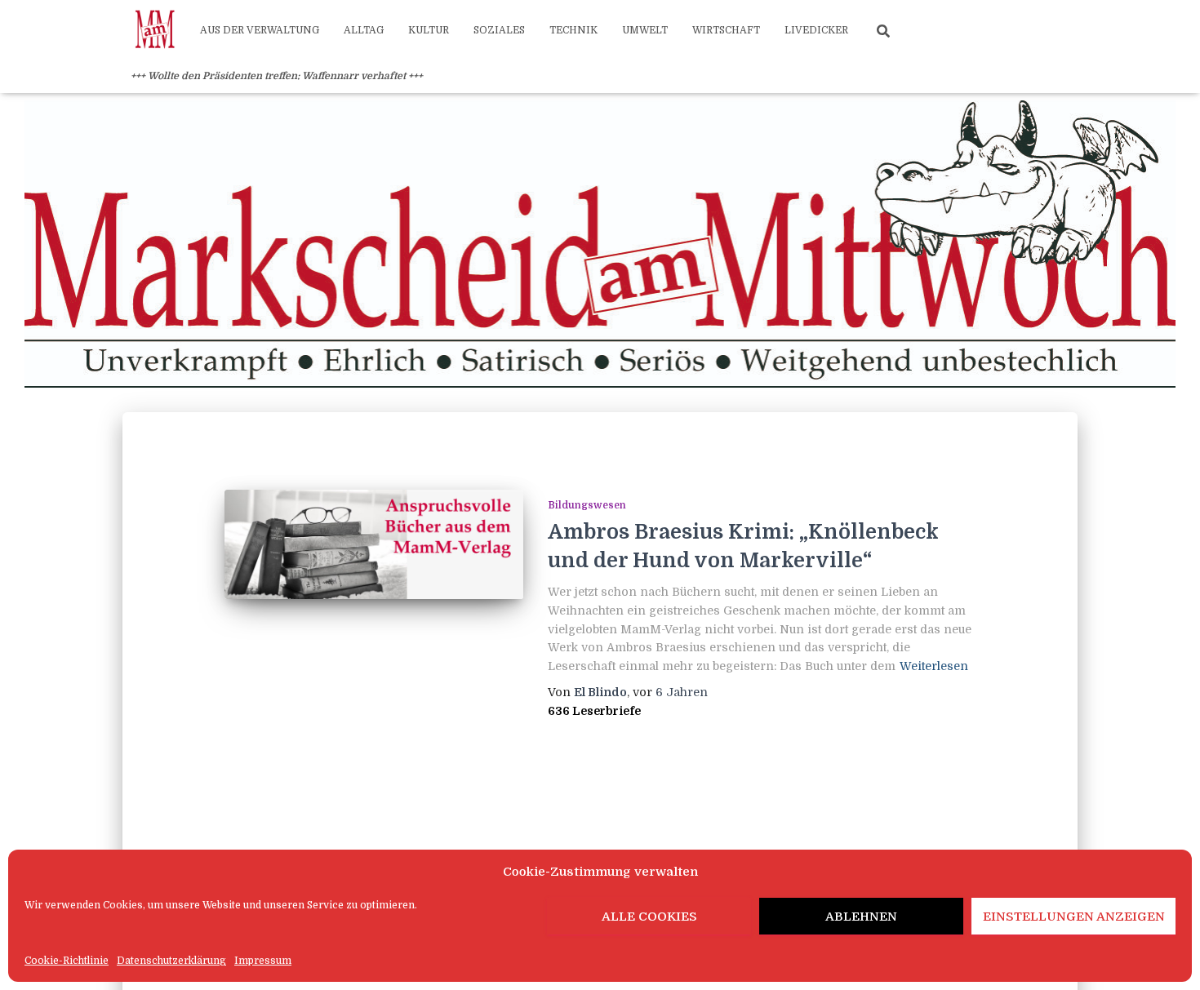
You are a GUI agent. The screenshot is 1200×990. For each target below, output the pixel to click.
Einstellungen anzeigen (1074, 916)
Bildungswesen (587, 505)
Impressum (262, 960)
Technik (573, 30)
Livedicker (816, 30)
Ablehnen (861, 916)
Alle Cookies (649, 916)
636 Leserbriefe (594, 710)
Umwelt (645, 30)
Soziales (499, 30)
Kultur (428, 30)
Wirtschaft (726, 30)
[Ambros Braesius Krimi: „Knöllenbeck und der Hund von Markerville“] (373, 544)
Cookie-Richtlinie (66, 960)
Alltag (364, 30)
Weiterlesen (934, 666)
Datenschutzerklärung (171, 960)
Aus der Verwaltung (259, 30)
